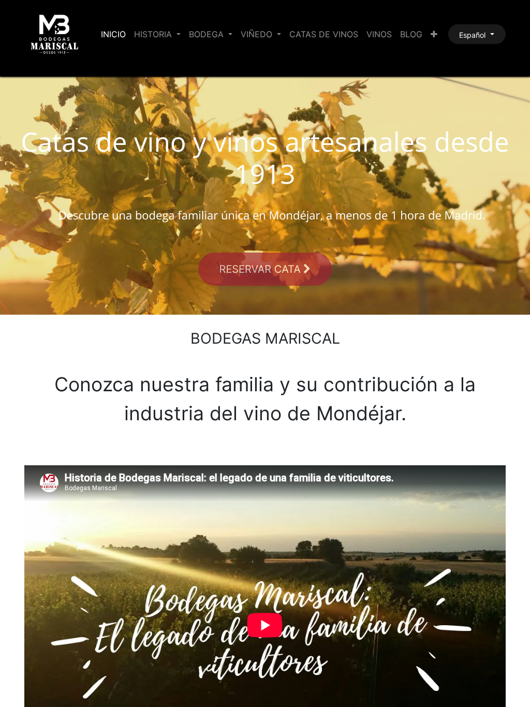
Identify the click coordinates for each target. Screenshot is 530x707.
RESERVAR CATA (261, 269)
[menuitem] (113, 34)
